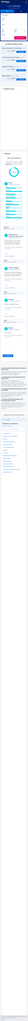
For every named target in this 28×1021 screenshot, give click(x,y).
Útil (6, 223)
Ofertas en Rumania (7, 426)
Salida (3, 29)
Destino (3, 24)
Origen (3, 19)
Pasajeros (3, 34)
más (14, 1017)
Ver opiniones (8, 356)
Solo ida (4, 17)
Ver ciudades (6, 419)
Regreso (15, 29)
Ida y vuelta (5, 15)
